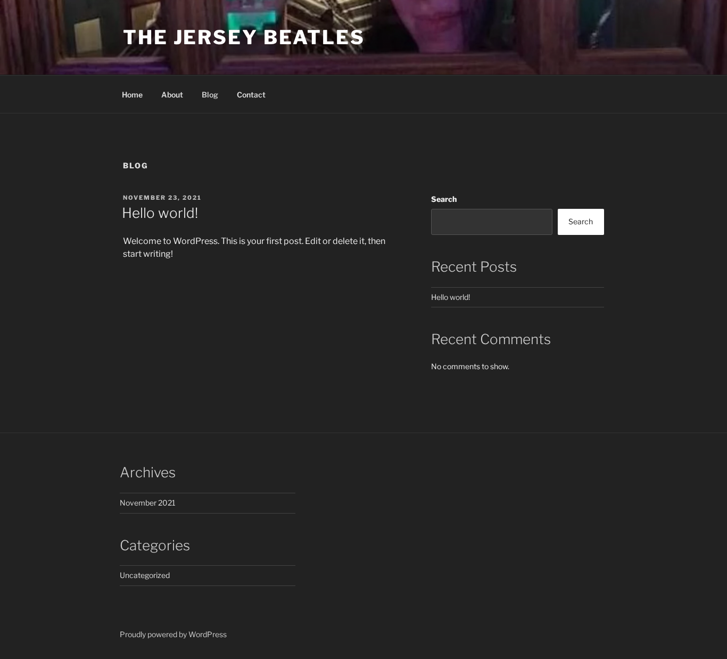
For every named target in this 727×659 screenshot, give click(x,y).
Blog (210, 94)
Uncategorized (145, 575)
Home (132, 94)
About (172, 94)
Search (444, 199)
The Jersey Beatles (244, 37)
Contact (251, 94)
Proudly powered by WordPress (173, 634)
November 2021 (148, 502)
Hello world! (160, 213)
